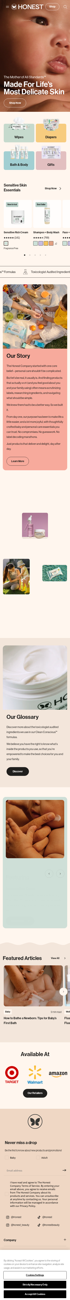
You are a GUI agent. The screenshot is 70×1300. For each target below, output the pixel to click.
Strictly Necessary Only (35, 1284)
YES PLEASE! (35, 660)
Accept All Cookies (35, 1294)
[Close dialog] (66, 624)
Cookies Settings (35, 1275)
